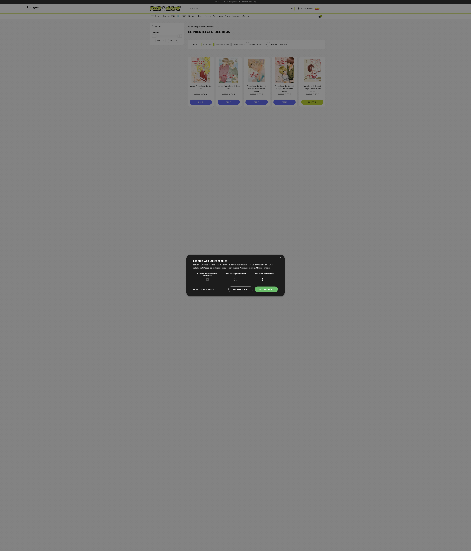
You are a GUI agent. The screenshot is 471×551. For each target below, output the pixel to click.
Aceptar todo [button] (266, 289)
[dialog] (235, 275)
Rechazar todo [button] (240, 289)
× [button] (280, 258)
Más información (263, 268)
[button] (203, 289)
